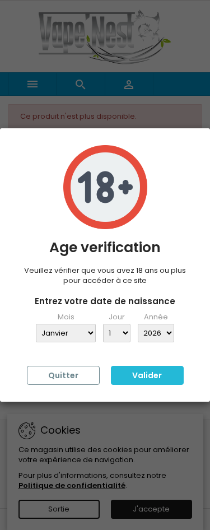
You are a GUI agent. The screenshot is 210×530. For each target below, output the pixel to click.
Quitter (63, 375)
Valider (147, 375)
